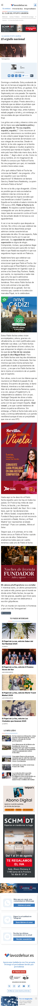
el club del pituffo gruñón (15, 20)
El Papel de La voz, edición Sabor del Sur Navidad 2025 (17, 642)
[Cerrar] (36, 998)
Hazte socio (20, 972)
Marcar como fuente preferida (20, 991)
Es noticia (6, 9)
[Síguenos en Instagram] (14, 986)
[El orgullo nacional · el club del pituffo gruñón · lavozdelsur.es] (19, 5)
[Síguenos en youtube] (23, 986)
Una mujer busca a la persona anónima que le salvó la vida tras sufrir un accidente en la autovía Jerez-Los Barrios (24, 759)
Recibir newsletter (24, 939)
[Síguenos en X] (9, 986)
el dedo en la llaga (27, 17)
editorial (4, 17)
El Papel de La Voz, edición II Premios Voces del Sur (17, 668)
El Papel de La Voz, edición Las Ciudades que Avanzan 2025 (15, 720)
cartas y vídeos (15, 17)
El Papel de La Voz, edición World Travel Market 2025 (19, 694)
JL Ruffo (22, 67)
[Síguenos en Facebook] (28, 986)
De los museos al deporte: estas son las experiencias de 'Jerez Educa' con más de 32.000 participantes (24, 738)
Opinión (4, 20)
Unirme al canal (24, 905)
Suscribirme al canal (24, 922)
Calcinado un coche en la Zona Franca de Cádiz (23, 765)
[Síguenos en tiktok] (19, 986)
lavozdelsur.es (7, 672)
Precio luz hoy (17, 9)
